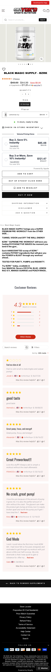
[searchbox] (13, 347)
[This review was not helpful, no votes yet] (42, 380)
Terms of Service (25, 624)
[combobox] (25, 20)
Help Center (25, 631)
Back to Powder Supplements (27, 583)
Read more (24, 512)
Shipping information (25, 203)
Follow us (25, 645)
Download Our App (40, 3)
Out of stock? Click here (25, 181)
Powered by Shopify (25, 670)
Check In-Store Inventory (22, 127)
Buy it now (25, 195)
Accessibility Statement (25, 628)
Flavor (25, 109)
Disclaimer (25, 208)
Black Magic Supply (10, 225)
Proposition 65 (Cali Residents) (25, 610)
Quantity (25, 90)
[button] (4, 69)
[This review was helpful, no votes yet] (38, 380)
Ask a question (25, 213)
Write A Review (25, 337)
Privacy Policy (25, 617)
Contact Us (25, 635)
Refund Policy (25, 621)
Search (42, 20)
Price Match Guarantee (25, 614)
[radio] (24, 104)
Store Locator (25, 607)
